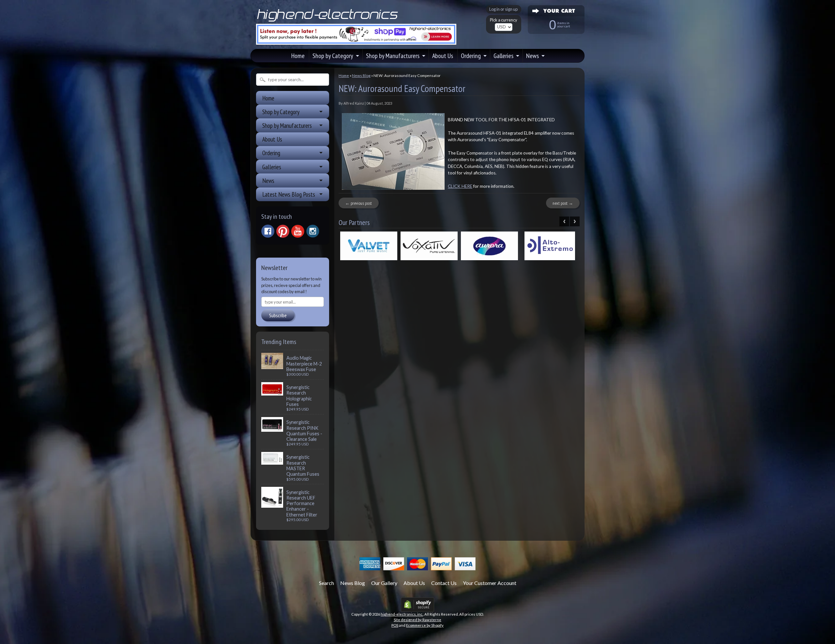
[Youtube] (297, 231)
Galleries (503, 56)
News (532, 56)
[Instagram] (312, 231)
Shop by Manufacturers (392, 56)
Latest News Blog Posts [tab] (288, 194)
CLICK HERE (460, 186)
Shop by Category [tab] (280, 112)
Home (298, 56)
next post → (563, 203)
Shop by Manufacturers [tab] (287, 125)
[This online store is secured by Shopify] (417, 608)
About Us (442, 56)
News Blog (361, 75)
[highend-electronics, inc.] (328, 21)
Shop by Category (332, 56)
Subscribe (278, 315)
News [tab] (268, 180)
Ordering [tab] (271, 153)
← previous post (358, 203)
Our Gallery (384, 583)
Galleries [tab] (271, 167)
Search (326, 583)
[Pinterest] (282, 231)
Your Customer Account (489, 583)
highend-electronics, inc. (402, 614)
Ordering (471, 56)
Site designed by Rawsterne (417, 620)
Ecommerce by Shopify (425, 625)
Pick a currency (503, 20)
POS (394, 625)
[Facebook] (267, 231)
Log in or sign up (503, 9)
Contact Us (444, 583)
